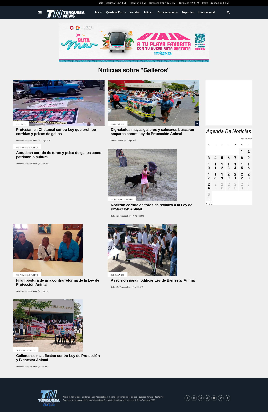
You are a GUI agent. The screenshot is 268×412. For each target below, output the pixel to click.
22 (242, 176)
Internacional (206, 12)
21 (235, 176)
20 (229, 176)
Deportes (188, 12)
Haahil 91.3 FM (137, 3)
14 (235, 166)
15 (242, 166)
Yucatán (135, 12)
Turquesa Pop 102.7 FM (162, 3)
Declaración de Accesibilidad (94, 397)
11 (215, 166)
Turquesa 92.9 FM (189, 3)
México (148, 12)
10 (209, 166)
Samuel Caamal (117, 141)
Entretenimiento (167, 12)
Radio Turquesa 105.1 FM (111, 3)
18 (215, 176)
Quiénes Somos (146, 397)
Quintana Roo (114, 12)
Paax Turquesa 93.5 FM (215, 3)
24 (209, 186)
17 (209, 176)
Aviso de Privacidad (71, 397)
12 (222, 166)
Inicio (98, 12)
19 (222, 176)
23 (249, 176)
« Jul (209, 203)
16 (249, 166)
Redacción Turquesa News (26, 141)
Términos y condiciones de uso (123, 397)
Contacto (158, 397)
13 (229, 166)
